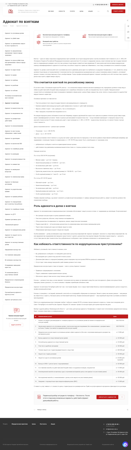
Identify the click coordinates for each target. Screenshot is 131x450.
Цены (34, 424)
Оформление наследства (13, 249)
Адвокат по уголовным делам (14, 33)
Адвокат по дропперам (12, 138)
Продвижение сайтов (108, 444)
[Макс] (89, 4)
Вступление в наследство (13, 260)
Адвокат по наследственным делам (14, 243)
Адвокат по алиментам (12, 164)
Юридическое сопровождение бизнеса (14, 281)
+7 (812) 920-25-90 (101, 4)
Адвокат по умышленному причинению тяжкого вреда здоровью (13, 53)
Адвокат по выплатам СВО (13, 143)
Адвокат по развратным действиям (12, 120)
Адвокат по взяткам (12, 103)
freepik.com (88, 444)
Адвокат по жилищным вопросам (12, 170)
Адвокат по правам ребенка (14, 196)
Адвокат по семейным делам (14, 149)
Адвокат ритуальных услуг (13, 300)
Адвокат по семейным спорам (14, 209)
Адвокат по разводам (12, 154)
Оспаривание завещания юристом (12, 266)
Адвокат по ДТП (10, 214)
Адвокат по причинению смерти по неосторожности (15, 45)
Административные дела (13, 219)
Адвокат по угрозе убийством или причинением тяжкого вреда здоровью (15, 62)
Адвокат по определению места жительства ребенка (13, 203)
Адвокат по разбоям (11, 85)
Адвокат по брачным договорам (11, 183)
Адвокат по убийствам (12, 38)
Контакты (43, 424)
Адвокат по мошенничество (14, 113)
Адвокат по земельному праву (14, 177)
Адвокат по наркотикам (12, 70)
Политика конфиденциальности (48, 444)
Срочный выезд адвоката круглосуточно (13, 293)
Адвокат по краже (11, 75)
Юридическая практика (20, 424)
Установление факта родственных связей (11, 274)
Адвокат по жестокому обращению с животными (13, 132)
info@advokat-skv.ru (112, 429)
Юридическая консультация (14, 287)
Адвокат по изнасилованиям (14, 126)
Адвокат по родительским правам (13, 190)
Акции (53, 424)
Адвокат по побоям (11, 90)
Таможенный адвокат (12, 224)
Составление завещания (12, 255)
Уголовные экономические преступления (13, 97)
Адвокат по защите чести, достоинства (13, 236)
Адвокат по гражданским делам (15, 230)
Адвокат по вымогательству (14, 108)
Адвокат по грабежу (11, 80)
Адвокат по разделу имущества (15, 159)
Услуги (5, 424)
